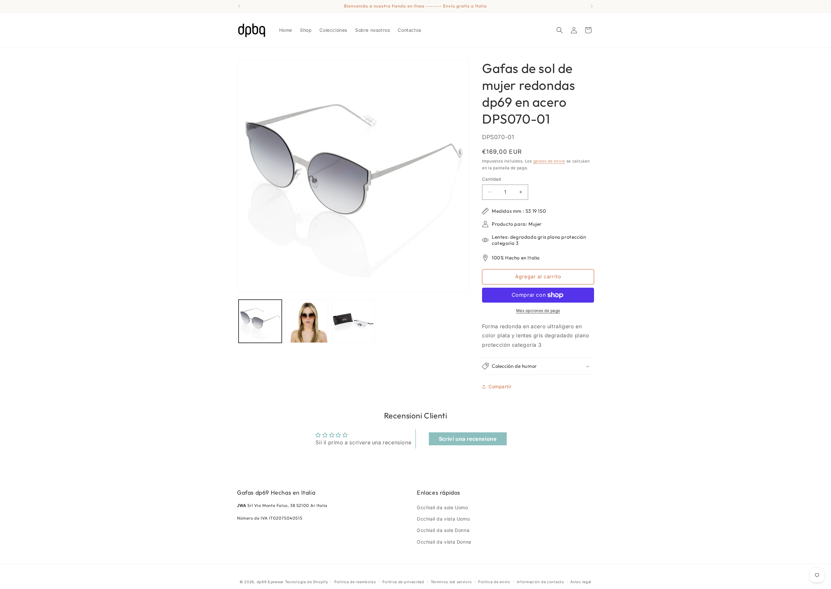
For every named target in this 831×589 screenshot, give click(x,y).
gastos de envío (549, 161)
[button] (559, 30)
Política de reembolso (355, 582)
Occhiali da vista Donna (444, 542)
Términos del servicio (451, 582)
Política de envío (494, 582)
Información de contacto (540, 582)
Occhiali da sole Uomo (442, 507)
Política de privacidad (403, 582)
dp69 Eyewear (270, 582)
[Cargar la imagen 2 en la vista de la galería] (306, 321)
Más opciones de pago (538, 310)
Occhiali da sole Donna (443, 530)
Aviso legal (580, 582)
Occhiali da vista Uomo (443, 519)
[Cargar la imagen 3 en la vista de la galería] (353, 321)
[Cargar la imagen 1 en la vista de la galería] (260, 321)
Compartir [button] (500, 386)
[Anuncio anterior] (239, 6)
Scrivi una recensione (468, 439)
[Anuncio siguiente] (592, 6)
